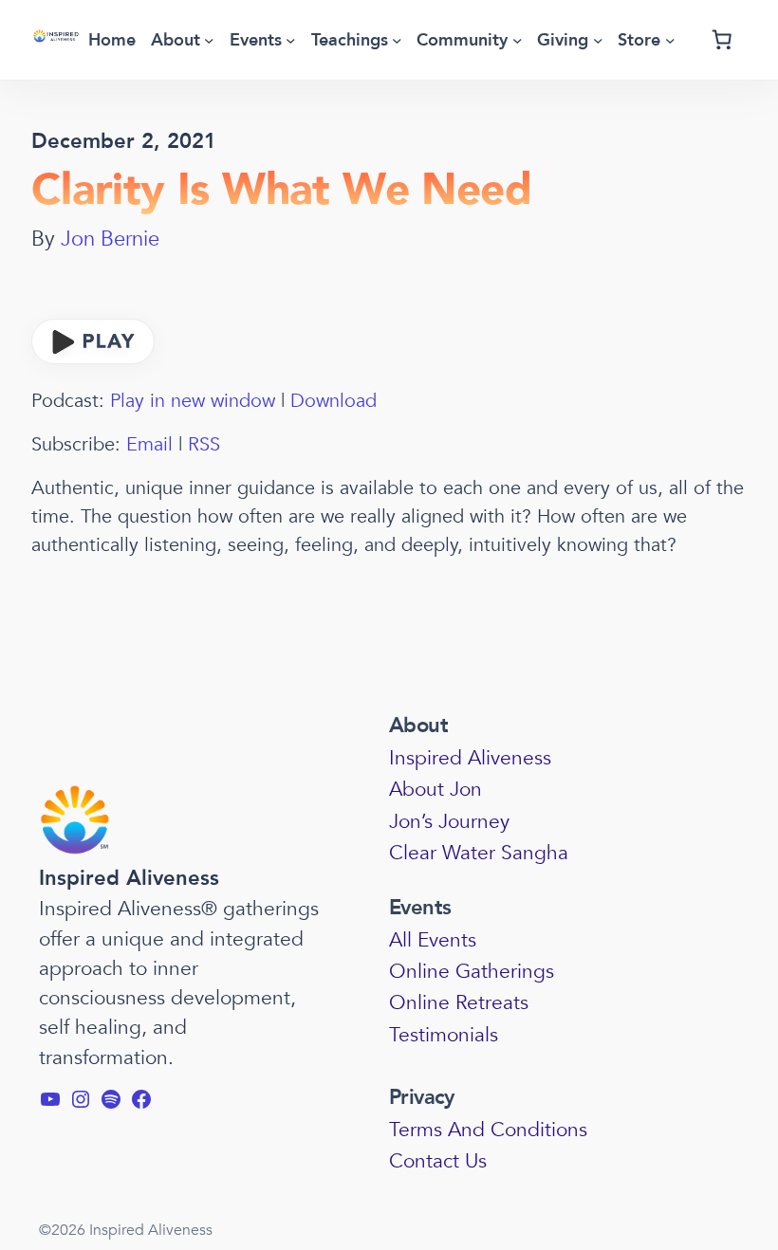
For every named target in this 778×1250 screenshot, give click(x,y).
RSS (204, 444)
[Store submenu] (670, 40)
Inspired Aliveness (129, 878)
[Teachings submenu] (397, 40)
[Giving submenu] (598, 40)
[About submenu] (209, 40)
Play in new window (192, 401)
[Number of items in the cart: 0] (722, 39)
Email (149, 444)
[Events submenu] (291, 40)
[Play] (93, 358)
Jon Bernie (110, 239)
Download (333, 401)
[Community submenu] (517, 40)
